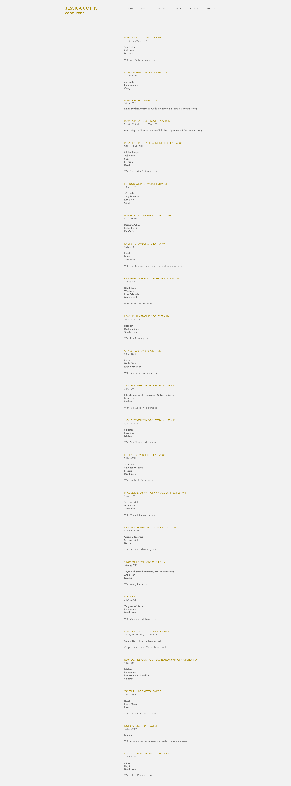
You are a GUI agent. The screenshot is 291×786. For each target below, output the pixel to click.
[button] (192, 8)
